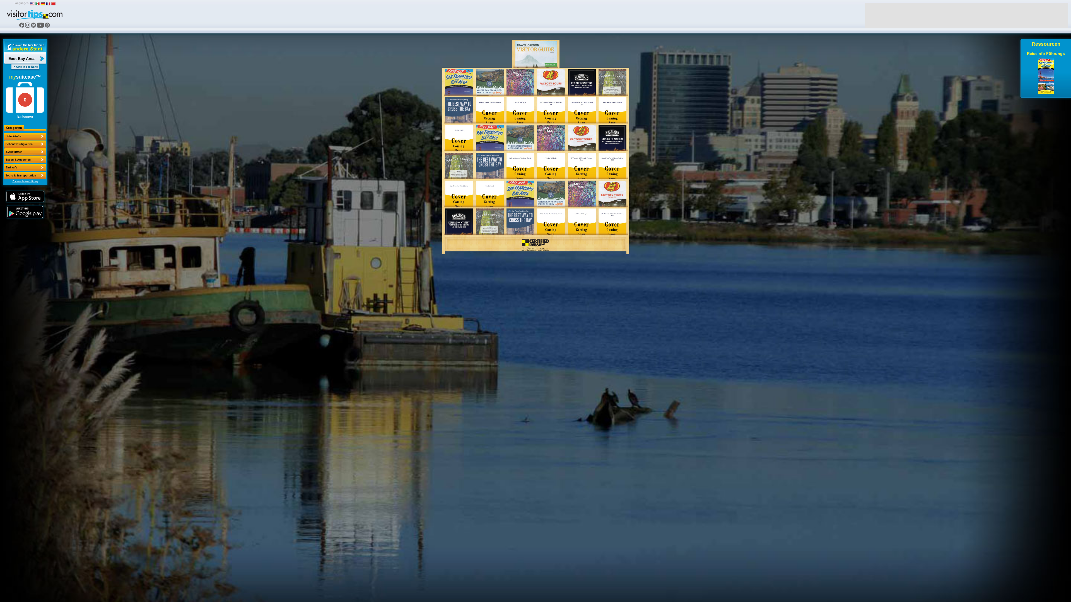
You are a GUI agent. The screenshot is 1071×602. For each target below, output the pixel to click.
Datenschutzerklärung (25, 181)
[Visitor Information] (25, 175)
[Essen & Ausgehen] (25, 152)
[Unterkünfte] (25, 136)
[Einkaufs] (25, 159)
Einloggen (25, 116)
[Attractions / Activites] (25, 144)
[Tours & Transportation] (25, 167)
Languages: (21, 2)
